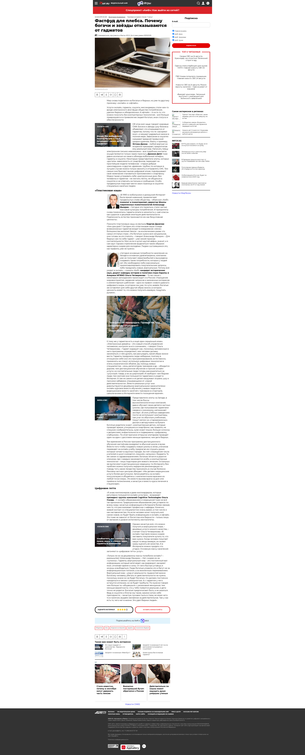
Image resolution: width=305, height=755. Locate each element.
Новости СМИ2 (132, 704)
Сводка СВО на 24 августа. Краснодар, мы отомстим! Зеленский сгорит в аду (191, 58)
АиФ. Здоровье (180, 37)
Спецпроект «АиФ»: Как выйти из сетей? (152, 10)
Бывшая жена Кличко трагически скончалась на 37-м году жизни (194, 184)
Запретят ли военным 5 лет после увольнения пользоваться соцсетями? (155, 647)
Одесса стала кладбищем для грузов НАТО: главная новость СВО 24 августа (191, 68)
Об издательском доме (126, 712)
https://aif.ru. (114, 736)
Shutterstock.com (101, 89)
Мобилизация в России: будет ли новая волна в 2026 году (194, 176)
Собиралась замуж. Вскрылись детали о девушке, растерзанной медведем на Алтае (194, 124)
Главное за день (180, 31)
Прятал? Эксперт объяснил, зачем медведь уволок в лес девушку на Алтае (195, 116)
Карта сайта (140, 714)
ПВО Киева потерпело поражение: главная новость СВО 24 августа (191, 77)
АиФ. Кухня (179, 40)
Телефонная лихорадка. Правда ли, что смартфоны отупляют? (134, 324)
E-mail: (175, 21)
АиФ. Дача (178, 34)
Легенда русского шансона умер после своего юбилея (194, 152)
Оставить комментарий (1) (152, 609)
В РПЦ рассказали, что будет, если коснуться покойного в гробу (194, 144)
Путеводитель (128, 714)
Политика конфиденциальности (118, 739)
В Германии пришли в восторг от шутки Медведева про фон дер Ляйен (196, 160)
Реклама (111, 712)
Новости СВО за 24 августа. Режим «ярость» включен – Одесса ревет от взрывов (191, 87)
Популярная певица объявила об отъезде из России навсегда (193, 168)
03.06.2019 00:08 (101, 17)
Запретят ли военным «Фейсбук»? (117, 653)
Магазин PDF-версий (191, 712)
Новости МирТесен (181, 193)
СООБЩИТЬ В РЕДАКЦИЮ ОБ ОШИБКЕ (161, 714)
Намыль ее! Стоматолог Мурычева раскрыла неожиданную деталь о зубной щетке (195, 132)
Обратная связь (114, 714)
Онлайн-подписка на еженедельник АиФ (153, 712)
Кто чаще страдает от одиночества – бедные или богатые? (115, 647)
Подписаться (191, 45)
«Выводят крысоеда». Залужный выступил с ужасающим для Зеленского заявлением (191, 96)
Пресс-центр (176, 712)
